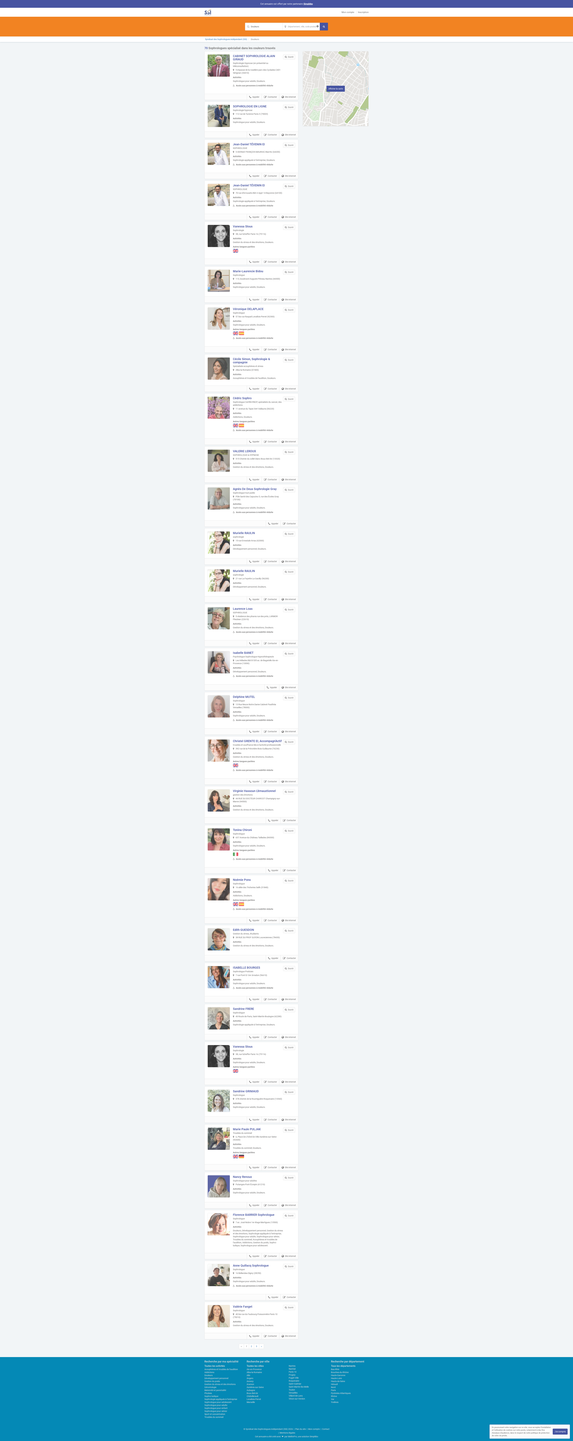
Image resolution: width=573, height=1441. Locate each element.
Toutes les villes (255, 1366)
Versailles (293, 1393)
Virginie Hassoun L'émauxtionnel (254, 791)
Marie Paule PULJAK (247, 1129)
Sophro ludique (211, 1396)
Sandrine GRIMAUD (246, 1091)
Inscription (363, 12)
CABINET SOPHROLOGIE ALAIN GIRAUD (254, 57)
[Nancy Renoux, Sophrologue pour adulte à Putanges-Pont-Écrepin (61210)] (219, 1186)
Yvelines (334, 1402)
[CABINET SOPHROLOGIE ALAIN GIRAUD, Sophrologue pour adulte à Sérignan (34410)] (219, 66)
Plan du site (300, 1429)
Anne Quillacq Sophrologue (251, 1265)
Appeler (255, 97)
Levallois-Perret (254, 1399)
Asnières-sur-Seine (255, 1387)
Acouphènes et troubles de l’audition (221, 1369)
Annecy (250, 1381)
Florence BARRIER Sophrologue (253, 1215)
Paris (333, 1390)
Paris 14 (292, 1372)
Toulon (292, 1390)
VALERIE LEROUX (244, 451)
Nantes (292, 1366)
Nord (333, 1387)
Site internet (290, 97)
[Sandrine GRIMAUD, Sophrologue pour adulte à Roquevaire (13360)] (219, 1101)
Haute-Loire (336, 1378)
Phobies (208, 1393)
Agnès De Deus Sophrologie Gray (255, 489)
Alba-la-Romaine (254, 1372)
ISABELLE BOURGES (246, 967)
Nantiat (292, 1369)
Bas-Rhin (335, 1369)
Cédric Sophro (242, 398)
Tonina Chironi (242, 830)
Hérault (334, 1384)
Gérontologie (210, 1387)
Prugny (292, 1375)
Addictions (209, 1372)
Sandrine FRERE (243, 1009)
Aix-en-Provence (254, 1369)
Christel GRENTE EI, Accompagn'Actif (257, 741)
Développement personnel (216, 1378)
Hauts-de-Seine (338, 1381)
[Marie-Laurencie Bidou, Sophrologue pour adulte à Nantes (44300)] (219, 281)
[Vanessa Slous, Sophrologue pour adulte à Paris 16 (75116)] (219, 1056)
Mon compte (348, 12)
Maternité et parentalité (215, 1390)
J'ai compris (560, 1431)
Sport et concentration (214, 1414)
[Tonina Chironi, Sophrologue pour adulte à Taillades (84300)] (219, 839)
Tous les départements (343, 1366)
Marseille (251, 1402)
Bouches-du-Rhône (340, 1372)
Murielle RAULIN (244, 533)
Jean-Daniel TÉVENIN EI (249, 144)
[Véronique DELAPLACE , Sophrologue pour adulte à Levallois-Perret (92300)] (219, 318)
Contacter (272, 97)
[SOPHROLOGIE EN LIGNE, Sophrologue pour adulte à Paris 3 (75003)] (219, 116)
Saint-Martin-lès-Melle (299, 1387)
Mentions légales (287, 1433)
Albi (248, 1375)
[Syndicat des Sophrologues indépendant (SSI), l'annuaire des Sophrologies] (207, 12)
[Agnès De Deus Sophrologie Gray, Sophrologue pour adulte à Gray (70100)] (219, 498)
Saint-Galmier (295, 1384)
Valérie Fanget (242, 1306)
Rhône (334, 1396)
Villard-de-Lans (296, 1396)
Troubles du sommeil (213, 1417)
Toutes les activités (214, 1366)
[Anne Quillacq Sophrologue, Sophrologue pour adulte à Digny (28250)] (219, 1275)
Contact (325, 1429)
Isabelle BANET (243, 653)
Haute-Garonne (338, 1375)
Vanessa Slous (242, 226)
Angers (250, 1378)
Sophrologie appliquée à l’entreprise (220, 1399)
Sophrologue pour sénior (215, 1411)
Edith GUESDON (243, 930)
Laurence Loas (242, 609)
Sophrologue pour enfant (216, 1408)
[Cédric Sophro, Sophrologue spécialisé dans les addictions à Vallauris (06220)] (219, 408)
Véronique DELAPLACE (248, 309)
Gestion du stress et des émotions (220, 1384)
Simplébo (308, 4)
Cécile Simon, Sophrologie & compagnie (251, 360)
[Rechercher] (324, 26)
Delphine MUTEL (244, 697)
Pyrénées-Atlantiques (341, 1393)
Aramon (250, 1384)
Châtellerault (252, 1396)
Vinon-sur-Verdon (297, 1399)
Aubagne (251, 1390)
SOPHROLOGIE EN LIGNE (250, 106)
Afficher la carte (335, 89)
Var (332, 1399)
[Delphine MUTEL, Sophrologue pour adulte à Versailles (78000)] (219, 706)
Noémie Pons (242, 880)
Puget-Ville (294, 1378)
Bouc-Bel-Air (252, 1393)
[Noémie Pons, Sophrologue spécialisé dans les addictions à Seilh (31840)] (219, 889)
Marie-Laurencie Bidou (248, 271)
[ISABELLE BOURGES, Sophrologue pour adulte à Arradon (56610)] (219, 977)
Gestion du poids (212, 1381)
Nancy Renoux (242, 1177)
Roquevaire (294, 1381)
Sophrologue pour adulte (215, 1405)
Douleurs (208, 1375)
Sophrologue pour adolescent (218, 1402)
